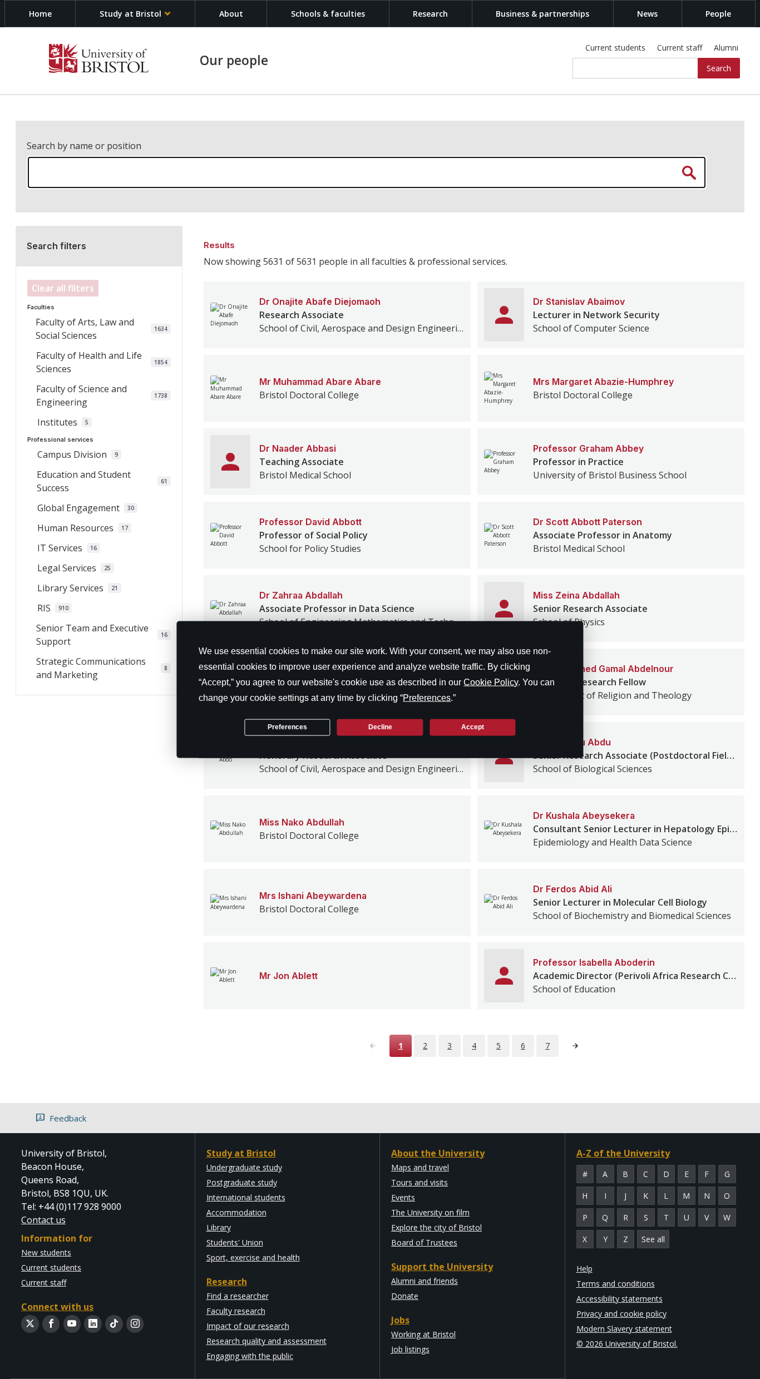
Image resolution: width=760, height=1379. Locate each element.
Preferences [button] (427, 697)
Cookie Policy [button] (490, 681)
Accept (472, 727)
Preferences (287, 727)
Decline (380, 727)
